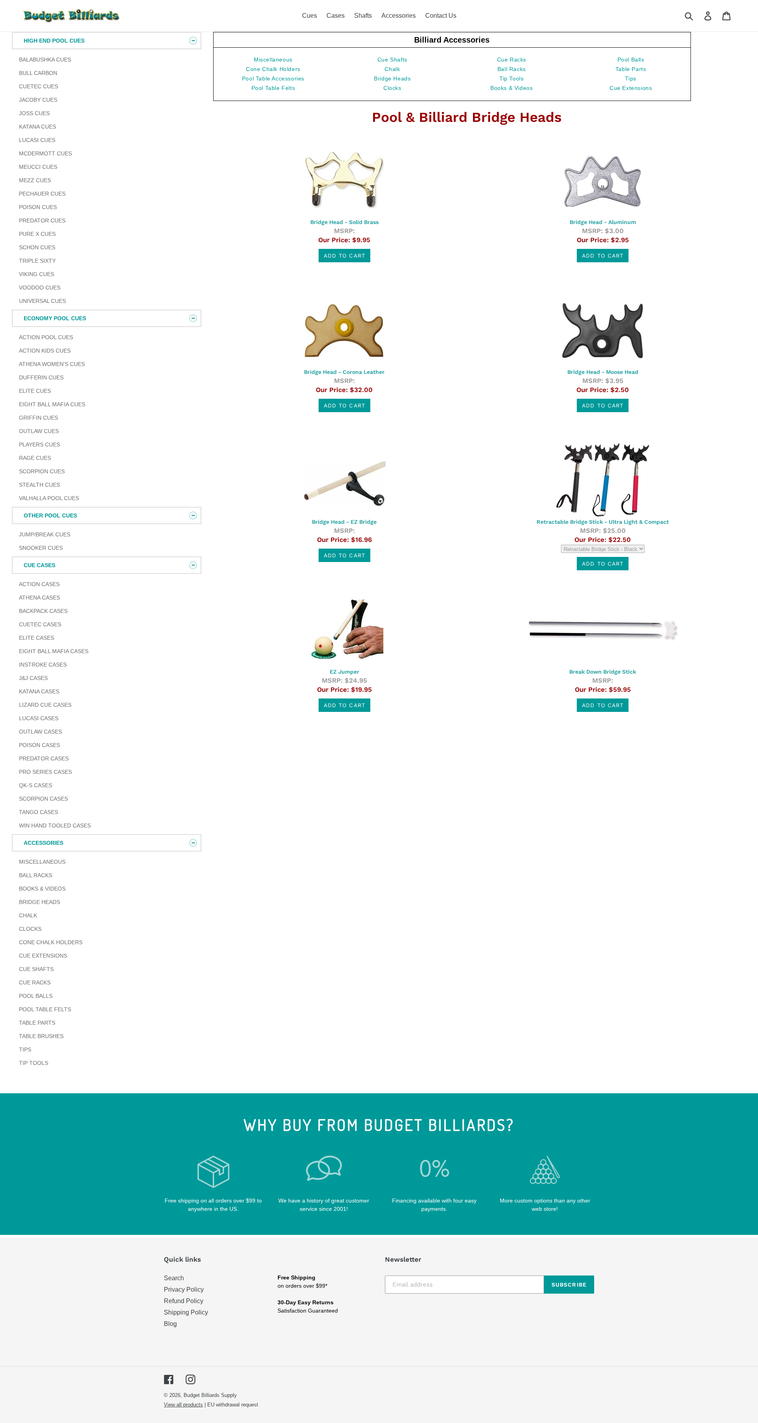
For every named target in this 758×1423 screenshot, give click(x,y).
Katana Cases (39, 691)
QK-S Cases (35, 785)
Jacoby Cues (38, 100)
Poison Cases (39, 745)
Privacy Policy (184, 1289)
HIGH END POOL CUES (54, 40)
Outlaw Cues (39, 431)
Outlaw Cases (40, 731)
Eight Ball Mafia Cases (53, 651)
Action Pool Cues (46, 337)
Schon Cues (37, 247)
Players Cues (39, 444)
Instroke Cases (43, 664)
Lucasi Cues (37, 140)
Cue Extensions (43, 955)
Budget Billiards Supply (210, 1395)
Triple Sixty (37, 261)
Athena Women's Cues (52, 364)
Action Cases (39, 584)
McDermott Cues (45, 153)
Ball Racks (35, 875)
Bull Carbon (38, 73)
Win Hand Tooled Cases (55, 825)
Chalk (28, 915)
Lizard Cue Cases (45, 705)
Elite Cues (35, 391)
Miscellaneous (42, 862)
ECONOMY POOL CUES (55, 318)
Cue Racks (35, 982)
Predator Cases (44, 758)
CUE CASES (39, 565)
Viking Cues (36, 274)
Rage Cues (35, 458)
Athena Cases (39, 597)
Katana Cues (37, 126)
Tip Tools (33, 1063)
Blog (170, 1323)
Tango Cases (38, 812)
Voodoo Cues (39, 287)
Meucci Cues (38, 167)
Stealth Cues (39, 485)
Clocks (30, 929)
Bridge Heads (39, 902)
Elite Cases (36, 638)
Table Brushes (41, 1036)
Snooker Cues (41, 548)
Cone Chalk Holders (51, 942)
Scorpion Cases (43, 799)
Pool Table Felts (45, 1009)
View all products (183, 1405)
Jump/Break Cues (44, 534)
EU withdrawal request (232, 1405)
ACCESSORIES (43, 843)
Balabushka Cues (45, 59)
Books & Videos (42, 888)
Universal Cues (42, 301)
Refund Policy (183, 1301)
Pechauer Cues (42, 193)
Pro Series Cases (45, 772)
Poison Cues (38, 207)
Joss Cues (34, 113)
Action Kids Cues (45, 350)
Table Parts (37, 1023)
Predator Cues (42, 220)
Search (174, 1278)
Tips (25, 1049)
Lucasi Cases (38, 718)
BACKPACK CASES (43, 611)
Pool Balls (36, 996)
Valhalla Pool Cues (49, 498)
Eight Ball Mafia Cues (52, 404)
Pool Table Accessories (273, 78)
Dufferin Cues (41, 377)
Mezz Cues (35, 180)
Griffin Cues (38, 418)
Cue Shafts (36, 969)
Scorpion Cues (42, 471)
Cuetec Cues (38, 86)
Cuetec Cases (40, 624)
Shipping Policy (186, 1312)
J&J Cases (33, 678)
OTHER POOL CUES (50, 515)
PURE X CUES (37, 234)
